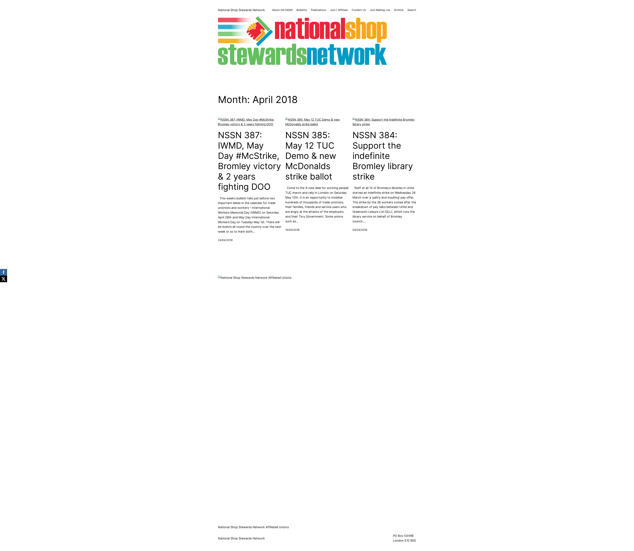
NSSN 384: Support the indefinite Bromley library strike (382, 156)
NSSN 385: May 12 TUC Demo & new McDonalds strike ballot (310, 156)
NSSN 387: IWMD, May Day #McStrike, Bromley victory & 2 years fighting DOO (249, 161)
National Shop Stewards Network (241, 10)
